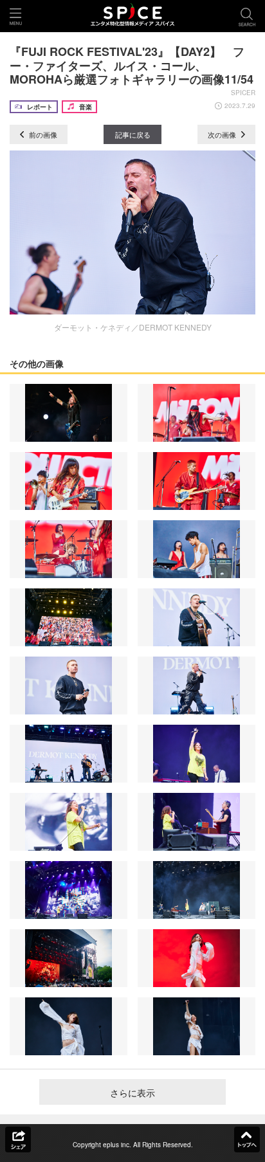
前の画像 (42, 134)
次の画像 (223, 134)
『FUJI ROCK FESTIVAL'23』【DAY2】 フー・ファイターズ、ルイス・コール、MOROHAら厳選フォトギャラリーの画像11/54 (131, 65)
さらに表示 (132, 1092)
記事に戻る (133, 134)
